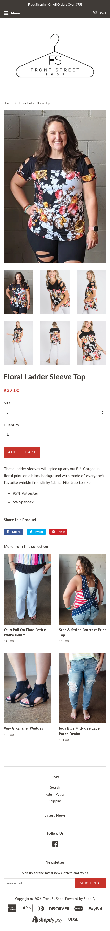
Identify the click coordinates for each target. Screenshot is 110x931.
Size (7, 402)
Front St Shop (53, 898)
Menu (15, 13)
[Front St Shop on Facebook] (55, 845)
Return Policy (55, 794)
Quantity (11, 424)
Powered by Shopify (80, 898)
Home (7, 103)
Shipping (55, 801)
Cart (102, 13)
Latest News (55, 816)
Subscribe (91, 883)
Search (55, 787)
